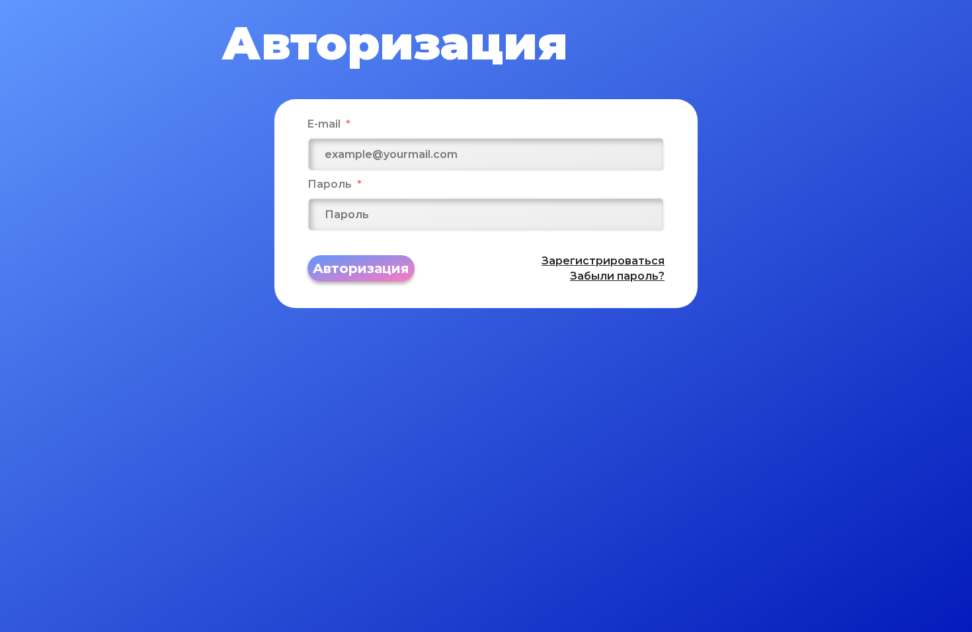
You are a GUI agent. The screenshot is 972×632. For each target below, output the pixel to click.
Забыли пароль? (617, 276)
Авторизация (361, 268)
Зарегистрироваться (603, 261)
